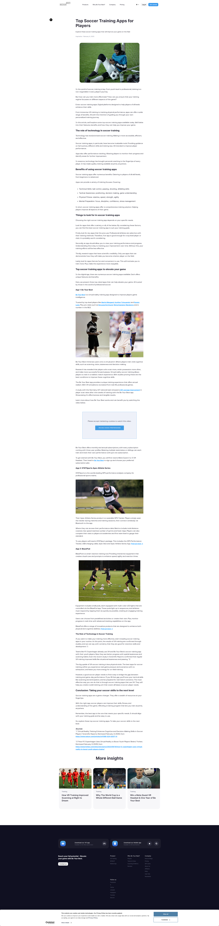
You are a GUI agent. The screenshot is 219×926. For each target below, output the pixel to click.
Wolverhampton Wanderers (124, 305)
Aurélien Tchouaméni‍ (122, 302)
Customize (165, 919)
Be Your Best (80, 295)
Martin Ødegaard (107, 302)
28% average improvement (130, 390)
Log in (144, 4)
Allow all (165, 914)
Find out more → (137, 544)
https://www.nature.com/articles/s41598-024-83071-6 (96, 736)
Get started (153, 4)
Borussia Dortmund (105, 305)
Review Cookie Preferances (109, 428)
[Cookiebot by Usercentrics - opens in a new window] (50, 922)
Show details (65, 922)
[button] (138, 4)
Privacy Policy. (93, 918)
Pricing (122, 4)
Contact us (63, 864)
